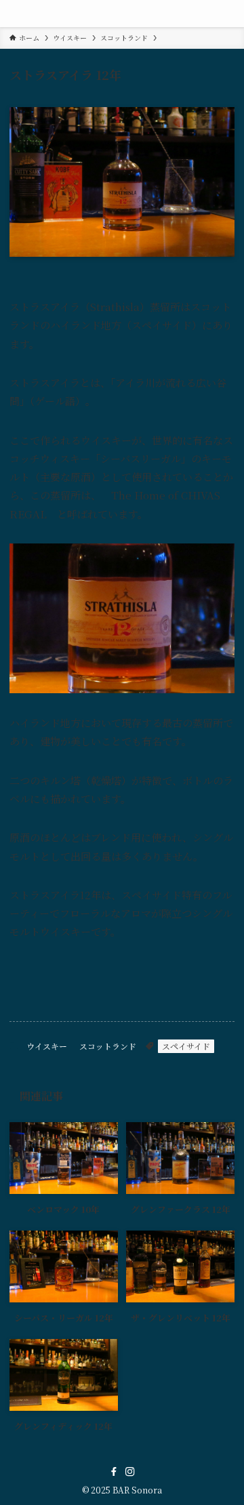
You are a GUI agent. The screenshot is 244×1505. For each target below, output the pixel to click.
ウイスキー (46, 1046)
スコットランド (107, 1046)
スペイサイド (186, 1046)
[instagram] (130, 1472)
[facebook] (114, 1472)
